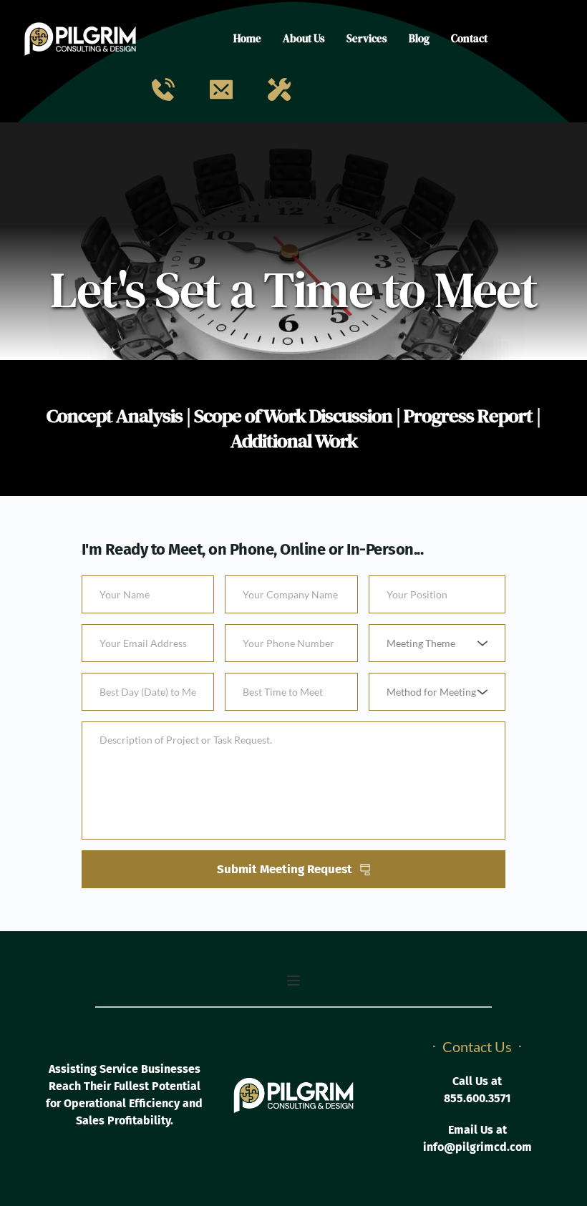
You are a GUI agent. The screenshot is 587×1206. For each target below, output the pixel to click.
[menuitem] (247, 38)
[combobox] (437, 643)
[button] (293, 980)
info (433, 1147)
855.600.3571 (477, 1098)
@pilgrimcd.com (488, 1147)
